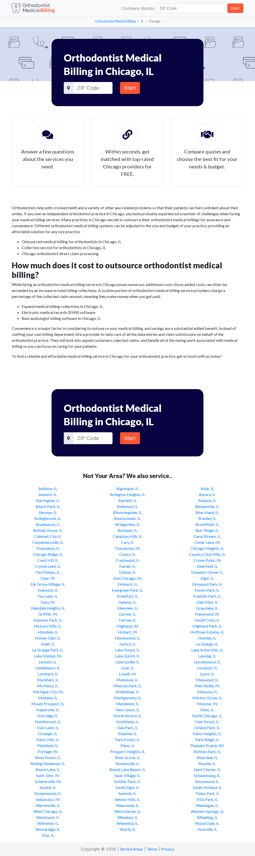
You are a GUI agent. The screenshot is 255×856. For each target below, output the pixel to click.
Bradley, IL (207, 518)
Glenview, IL (127, 608)
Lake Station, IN (47, 655)
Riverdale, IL (207, 757)
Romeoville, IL (127, 763)
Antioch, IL (48, 494)
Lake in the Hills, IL (207, 649)
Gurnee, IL (127, 614)
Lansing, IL (207, 655)
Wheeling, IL (207, 817)
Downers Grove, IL (207, 572)
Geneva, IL (127, 602)
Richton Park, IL (207, 751)
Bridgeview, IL (127, 524)
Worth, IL (127, 829)
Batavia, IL (207, 500)
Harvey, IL (127, 620)
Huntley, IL (207, 638)
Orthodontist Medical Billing (115, 21)
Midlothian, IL (127, 691)
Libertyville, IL (127, 661)
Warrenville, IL (48, 805)
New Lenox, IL (127, 709)
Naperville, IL (47, 709)
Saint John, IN (47, 775)
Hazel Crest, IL (207, 620)
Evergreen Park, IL (127, 590)
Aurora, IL (207, 494)
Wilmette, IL (47, 823)
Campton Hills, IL (127, 536)
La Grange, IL (207, 644)
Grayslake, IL (207, 608)
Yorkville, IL (207, 829)
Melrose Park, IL (127, 685)
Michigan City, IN (48, 691)
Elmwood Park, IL (207, 584)
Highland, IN (127, 626)
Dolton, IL (127, 572)
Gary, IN (48, 602)
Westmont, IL (47, 817)
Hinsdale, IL (48, 632)
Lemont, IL (48, 661)
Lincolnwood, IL (207, 661)
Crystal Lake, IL (48, 566)
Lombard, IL (48, 673)
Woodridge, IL (48, 829)
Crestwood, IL (127, 560)
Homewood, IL (127, 638)
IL (142, 21)
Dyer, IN (48, 578)
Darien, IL (127, 566)
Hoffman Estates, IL (207, 632)
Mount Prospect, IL (47, 703)
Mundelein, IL (127, 703)
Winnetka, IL (127, 823)
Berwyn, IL (48, 512)
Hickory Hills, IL (48, 626)
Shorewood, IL (207, 781)
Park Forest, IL (127, 739)
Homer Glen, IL (48, 638)
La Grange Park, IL (47, 649)
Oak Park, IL (127, 727)
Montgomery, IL (127, 697)
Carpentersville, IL (47, 542)
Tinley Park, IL (207, 793)
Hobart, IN (127, 632)
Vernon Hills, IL (127, 799)
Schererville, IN (48, 781)
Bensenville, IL (207, 506)
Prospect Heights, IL (127, 751)
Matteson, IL (127, 679)
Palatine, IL (127, 733)
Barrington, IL (48, 500)
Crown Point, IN (207, 560)
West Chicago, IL (47, 811)
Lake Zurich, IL (127, 655)
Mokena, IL (47, 697)
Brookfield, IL (207, 524)
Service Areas (131, 849)
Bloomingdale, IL (127, 512)
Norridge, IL (47, 715)
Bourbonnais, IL (127, 518)
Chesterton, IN (127, 548)
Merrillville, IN (207, 685)
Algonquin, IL (127, 488)
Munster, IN (207, 703)
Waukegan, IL (207, 805)
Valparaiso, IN (48, 799)
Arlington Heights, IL (127, 494)
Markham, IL (48, 679)
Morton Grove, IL (207, 697)
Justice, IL (127, 644)
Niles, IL (207, 709)
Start (235, 8)
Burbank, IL (127, 530)
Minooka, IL (207, 691)
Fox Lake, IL (48, 596)
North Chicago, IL (207, 715)
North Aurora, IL (127, 715)
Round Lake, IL (47, 769)
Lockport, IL (207, 667)
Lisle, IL (127, 667)
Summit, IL (127, 793)
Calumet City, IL (47, 536)
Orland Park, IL (207, 727)
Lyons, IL (207, 673)
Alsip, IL (207, 488)
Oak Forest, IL (207, 721)
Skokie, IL (48, 787)
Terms (152, 849)
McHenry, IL (47, 685)
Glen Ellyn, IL (207, 602)
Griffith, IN (47, 614)
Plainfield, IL (47, 745)
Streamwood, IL (47, 793)
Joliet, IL (48, 644)
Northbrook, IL (48, 721)
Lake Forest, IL (127, 649)
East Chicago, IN (127, 578)
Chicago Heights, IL (207, 548)
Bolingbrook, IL (47, 518)
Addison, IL (47, 488)
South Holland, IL (207, 787)
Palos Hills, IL (47, 739)
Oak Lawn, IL (48, 727)
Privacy (167, 849)
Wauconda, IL (127, 805)
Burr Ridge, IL (207, 530)
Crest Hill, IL (47, 560)
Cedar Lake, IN (207, 542)
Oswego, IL (47, 733)
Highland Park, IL (207, 626)
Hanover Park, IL (47, 620)
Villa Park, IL (207, 799)
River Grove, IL (127, 757)
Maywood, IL (207, 679)
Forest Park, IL (207, 590)
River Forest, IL (48, 757)
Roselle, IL (207, 763)
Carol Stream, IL (207, 536)
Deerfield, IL (207, 566)
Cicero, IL (127, 554)
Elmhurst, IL (127, 584)
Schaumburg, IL (207, 775)
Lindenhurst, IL (47, 667)
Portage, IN (48, 751)
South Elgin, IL (127, 787)
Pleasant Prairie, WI (207, 745)
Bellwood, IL (127, 506)
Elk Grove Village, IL (48, 584)
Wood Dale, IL (207, 823)
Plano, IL (127, 745)
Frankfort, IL (127, 596)
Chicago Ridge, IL (48, 554)
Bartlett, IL (127, 500)
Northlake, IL (127, 721)
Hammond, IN (207, 614)
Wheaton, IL (127, 817)
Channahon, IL (48, 548)
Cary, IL (127, 542)
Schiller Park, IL (127, 781)
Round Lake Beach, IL (127, 769)
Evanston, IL (48, 590)
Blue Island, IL (207, 512)
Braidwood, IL (48, 524)
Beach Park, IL (48, 506)
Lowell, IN (127, 673)
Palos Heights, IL (207, 733)
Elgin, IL (207, 578)
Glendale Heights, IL (48, 608)
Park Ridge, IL (207, 739)
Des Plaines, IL (48, 572)
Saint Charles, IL (207, 769)
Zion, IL (48, 835)
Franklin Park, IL (207, 596)
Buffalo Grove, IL (47, 530)
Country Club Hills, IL (207, 554)
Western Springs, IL (207, 811)
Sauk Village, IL (127, 775)
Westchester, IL (127, 811)
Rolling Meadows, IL (47, 763)
